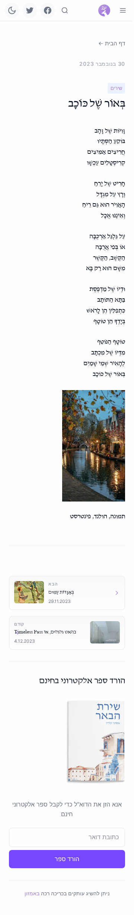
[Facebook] (47, 10)
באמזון (32, 893)
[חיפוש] (64, 10)
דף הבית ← (111, 43)
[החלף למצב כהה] (11, 10)
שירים (116, 88)
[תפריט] (123, 10)
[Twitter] (29, 10)
